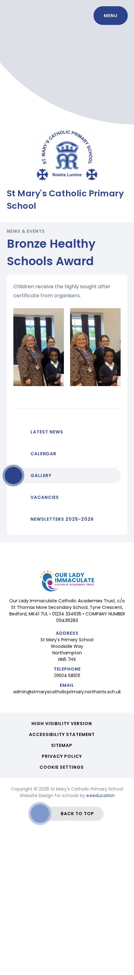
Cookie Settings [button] (62, 767)
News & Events (26, 231)
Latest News (47, 432)
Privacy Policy (62, 756)
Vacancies (45, 497)
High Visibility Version (61, 723)
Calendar (43, 454)
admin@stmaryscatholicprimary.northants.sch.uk (67, 692)
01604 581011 (67, 675)
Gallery (41, 475)
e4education (100, 795)
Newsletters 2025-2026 (62, 519)
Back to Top (77, 813)
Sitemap (61, 745)
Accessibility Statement (62, 734)
